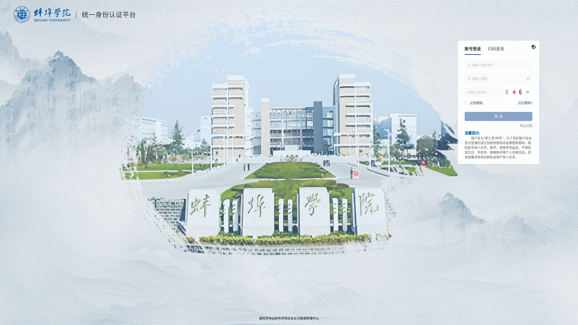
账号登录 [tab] (473, 49)
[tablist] (498, 50)
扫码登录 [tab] (496, 49)
